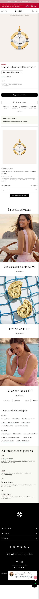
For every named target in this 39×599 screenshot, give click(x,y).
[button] (19, 109)
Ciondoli (27, 15)
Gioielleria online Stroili (16, 15)
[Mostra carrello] (36, 11)
